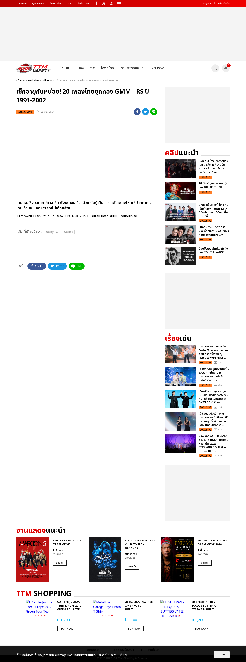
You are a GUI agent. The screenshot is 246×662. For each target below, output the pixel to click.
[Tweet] (145, 111)
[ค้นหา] (215, 68)
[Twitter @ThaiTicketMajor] (104, 3)
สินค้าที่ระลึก (55, 3)
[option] (50, 559)
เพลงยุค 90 (51, 232)
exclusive (33, 80)
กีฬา (92, 68)
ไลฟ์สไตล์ (107, 68)
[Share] (137, 111)
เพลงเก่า (68, 232)
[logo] (33, 68)
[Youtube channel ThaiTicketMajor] (119, 3)
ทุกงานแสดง (38, 3)
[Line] (153, 111)
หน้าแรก (23, 3)
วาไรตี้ (69, 3)
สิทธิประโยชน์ (84, 3)
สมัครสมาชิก (224, 3)
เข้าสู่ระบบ (207, 3)
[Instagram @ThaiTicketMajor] (111, 3)
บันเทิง (79, 68)
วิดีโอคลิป (47, 80)
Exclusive (156, 68)
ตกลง (222, 654)
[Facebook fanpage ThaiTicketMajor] (96, 3)
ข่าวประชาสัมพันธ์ (132, 68)
